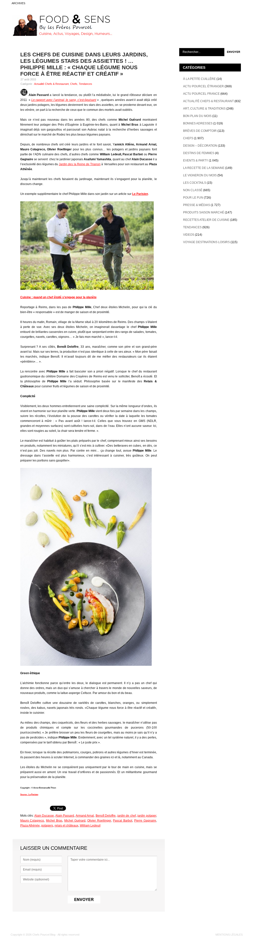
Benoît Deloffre (106, 815)
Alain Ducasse (44, 815)
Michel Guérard (74, 820)
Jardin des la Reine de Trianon (80, 164)
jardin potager (146, 815)
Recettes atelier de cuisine (206, 220)
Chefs (73, 83)
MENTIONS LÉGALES (229, 934)
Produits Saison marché (203, 212)
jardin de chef (126, 815)
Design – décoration (200, 145)
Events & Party (195, 160)
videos (188, 234)
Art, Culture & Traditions (204, 108)
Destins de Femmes (198, 153)
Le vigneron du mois (200, 175)
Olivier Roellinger (99, 820)
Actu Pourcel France (201, 93)
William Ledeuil (90, 825)
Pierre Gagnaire (145, 820)
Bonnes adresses (197, 123)
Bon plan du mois (197, 116)
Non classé (192, 190)
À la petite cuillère (199, 79)
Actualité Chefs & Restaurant (51, 83)
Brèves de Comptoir (200, 131)
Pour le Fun (193, 197)
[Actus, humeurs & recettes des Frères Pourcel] (61, 35)
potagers (47, 825)
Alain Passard (64, 815)
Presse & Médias (196, 205)
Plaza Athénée (30, 825)
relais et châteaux (66, 825)
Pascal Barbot (122, 820)
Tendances (85, 83)
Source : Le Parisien (29, 794)
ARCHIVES (18, 3)
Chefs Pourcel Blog (43, 934)
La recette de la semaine (203, 168)
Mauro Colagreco (32, 820)
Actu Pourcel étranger (203, 86)
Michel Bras (54, 820)
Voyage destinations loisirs (206, 242)
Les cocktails (194, 182)
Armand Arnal (85, 815)
